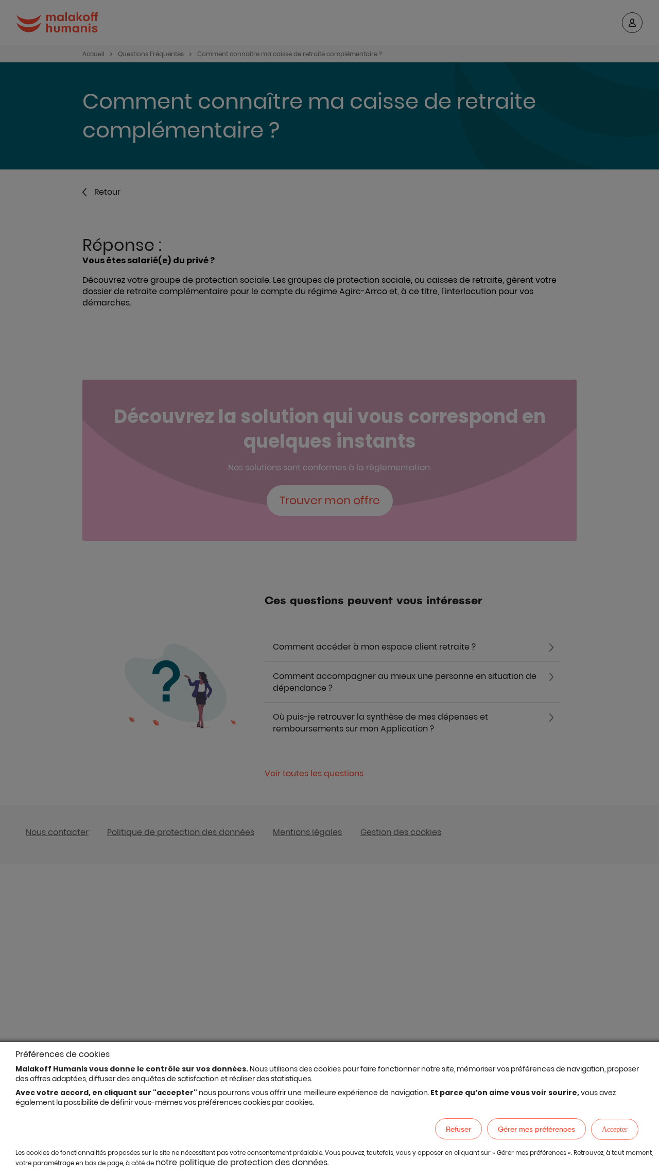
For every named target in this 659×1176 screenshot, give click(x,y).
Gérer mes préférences (536, 1128)
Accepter (615, 1129)
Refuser (458, 1128)
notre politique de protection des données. (242, 1162)
